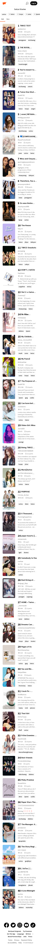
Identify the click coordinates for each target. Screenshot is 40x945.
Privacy (16, 940)
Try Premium (27, 931)
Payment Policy (26, 940)
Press (30, 937)
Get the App (11, 934)
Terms (10, 940)
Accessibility (12, 943)
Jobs (25, 937)
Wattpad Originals (14, 931)
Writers (28, 934)
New (8, 19)
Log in (34, 3)
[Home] (13, 3)
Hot (2, 19)
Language (20, 934)
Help (20, 943)
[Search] (27, 3)
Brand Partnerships (14, 937)
